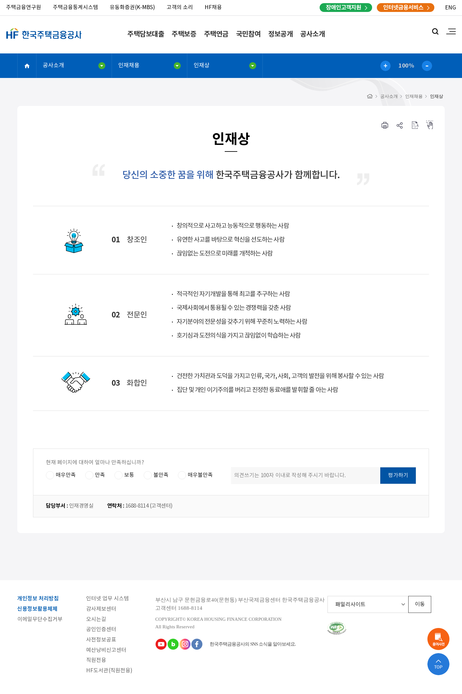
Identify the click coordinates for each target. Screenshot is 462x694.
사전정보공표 (101, 640)
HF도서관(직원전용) (109, 671)
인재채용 (129, 65)
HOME (27, 65)
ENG (450, 8)
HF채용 (213, 7)
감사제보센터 (101, 609)
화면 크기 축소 (427, 66)
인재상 (202, 65)
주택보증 (184, 34)
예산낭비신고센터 (106, 650)
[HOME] (370, 96)
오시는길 (96, 620)
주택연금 (216, 34)
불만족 (160, 475)
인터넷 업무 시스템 (107, 599)
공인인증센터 (101, 630)
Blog (173, 644)
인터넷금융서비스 (403, 7)
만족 (100, 475)
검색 (435, 31)
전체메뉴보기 (451, 31)
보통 (129, 475)
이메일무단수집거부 (40, 620)
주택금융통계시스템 (75, 7)
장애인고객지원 (343, 7)
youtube (161, 644)
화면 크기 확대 (385, 66)
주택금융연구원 (23, 7)
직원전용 (96, 661)
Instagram (184, 644)
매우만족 (66, 475)
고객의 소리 (180, 7)
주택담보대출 (145, 34)
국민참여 (248, 34)
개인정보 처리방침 (38, 599)
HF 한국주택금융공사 (44, 40)
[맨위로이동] (438, 664)
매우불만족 (200, 475)
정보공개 (280, 34)
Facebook (196, 644)
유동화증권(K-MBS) (132, 7)
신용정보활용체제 (37, 609)
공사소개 (312, 34)
